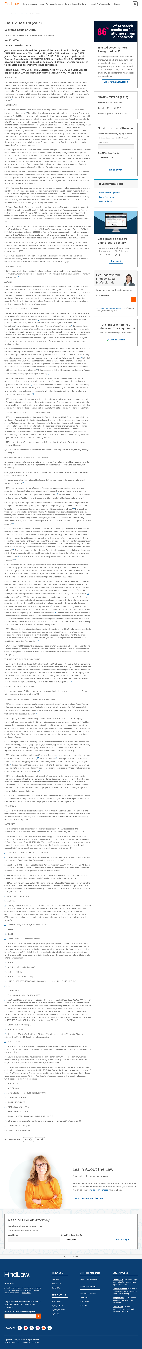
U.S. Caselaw (85, 1301)
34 (5, 1093)
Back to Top (72, 1256)
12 (5, 929)
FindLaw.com (118, 1280)
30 (5, 1057)
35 (5, 1097)
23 (5, 995)
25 (5, 1025)
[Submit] (133, 299)
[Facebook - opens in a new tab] (20, 1328)
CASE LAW (7, 13)
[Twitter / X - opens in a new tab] (32, 1328)
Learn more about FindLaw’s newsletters (110, 308)
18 (5, 972)
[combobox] (116, 146)
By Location (56, 1301)
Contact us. (26, 1293)
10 (5, 905)
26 (5, 1029)
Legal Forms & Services (89, 1280)
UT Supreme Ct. (24, 13)
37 (5, 1107)
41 (5, 1125)
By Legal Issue (57, 1306)
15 (5, 943)
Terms (6, 1342)
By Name (55, 1314)
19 (5, 976)
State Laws (84, 1297)
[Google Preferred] (49, 1328)
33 (5, 1088)
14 (5, 938)
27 (5, 1034)
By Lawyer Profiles (58, 1310)
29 (5, 1046)
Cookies (35, 1342)
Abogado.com (118, 1298)
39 (5, 1116)
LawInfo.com (118, 1307)
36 (5, 1102)
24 (5, 1000)
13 (5, 934)
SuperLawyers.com (120, 1289)
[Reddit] (43, 1328)
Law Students (105, 201)
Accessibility (56, 1284)
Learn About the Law (88, 1293)
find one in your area (98, 1190)
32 (5, 1083)
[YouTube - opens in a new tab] (26, 1328)
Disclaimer (25, 1342)
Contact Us (56, 1288)
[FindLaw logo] (13, 4)
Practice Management (109, 192)
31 (5, 1067)
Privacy (15, 1342)
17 (5, 967)
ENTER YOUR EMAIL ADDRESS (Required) (19, 1312)
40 (5, 1121)
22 (5, 990)
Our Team (55, 1280)
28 (5, 1041)
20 (5, 981)
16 (5, 962)
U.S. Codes (84, 1306)
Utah (14, 13)
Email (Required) (102, 295)
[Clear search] (131, 157)
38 (5, 1111)
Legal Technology (107, 197)
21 (5, 986)
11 (5, 924)
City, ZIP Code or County (108, 153)
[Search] (135, 3)
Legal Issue (103, 142)
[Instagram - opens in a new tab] (38, 1328)
